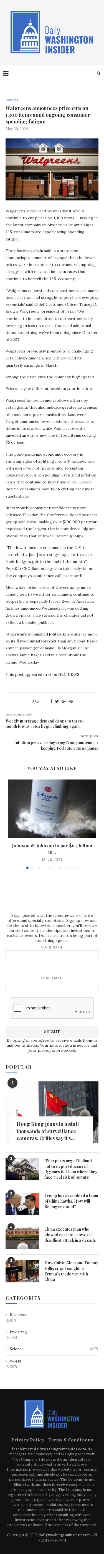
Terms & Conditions (70, 1440)
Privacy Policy (27, 1440)
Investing (18, 1331)
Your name (52, 947)
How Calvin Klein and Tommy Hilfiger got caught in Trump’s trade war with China (71, 1271)
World (15, 1361)
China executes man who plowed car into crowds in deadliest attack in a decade (70, 1235)
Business (12, 100)
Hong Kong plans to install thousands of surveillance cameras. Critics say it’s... (48, 1131)
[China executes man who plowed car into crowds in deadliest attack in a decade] (22, 1238)
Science (54, 1348)
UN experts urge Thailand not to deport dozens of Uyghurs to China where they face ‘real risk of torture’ (70, 1169)
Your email (52, 978)
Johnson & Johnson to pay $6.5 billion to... (52, 849)
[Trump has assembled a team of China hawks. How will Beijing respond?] (22, 1204)
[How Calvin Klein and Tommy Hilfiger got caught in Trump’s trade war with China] (22, 1271)
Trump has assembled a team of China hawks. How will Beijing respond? (71, 1201)
